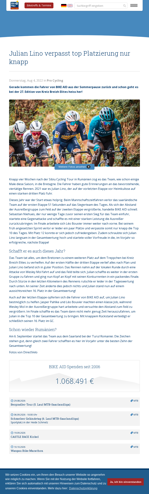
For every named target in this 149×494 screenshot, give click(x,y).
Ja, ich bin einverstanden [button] (125, 481)
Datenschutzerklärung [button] (83, 488)
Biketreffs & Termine (39, 5)
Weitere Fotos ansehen (74, 166)
